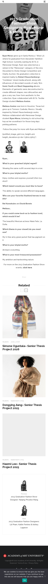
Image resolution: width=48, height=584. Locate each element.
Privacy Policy (33, 563)
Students (5, 342)
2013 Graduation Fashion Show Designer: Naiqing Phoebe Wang (24, 497)
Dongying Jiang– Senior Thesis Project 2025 (22, 406)
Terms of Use (22, 563)
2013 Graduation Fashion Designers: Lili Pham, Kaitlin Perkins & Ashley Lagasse (24, 523)
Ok (25, 580)
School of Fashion (18, 37)
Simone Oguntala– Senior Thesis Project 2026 (23, 347)
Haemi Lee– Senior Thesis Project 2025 (19, 465)
